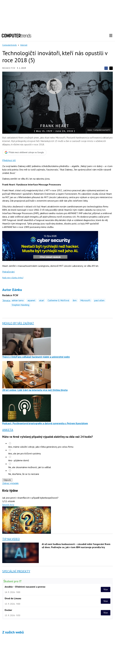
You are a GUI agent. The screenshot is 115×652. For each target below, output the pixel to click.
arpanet (31, 300)
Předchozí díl (9, 160)
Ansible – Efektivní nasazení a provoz (25, 586)
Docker (8, 609)
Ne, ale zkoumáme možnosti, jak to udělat (29, 467)
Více (105, 589)
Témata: (6, 300)
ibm (75, 300)
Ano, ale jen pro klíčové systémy (24, 453)
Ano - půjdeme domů (18, 460)
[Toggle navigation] (111, 35)
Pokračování (8, 271)
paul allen (99, 300)
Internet (23, 45)
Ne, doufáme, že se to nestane (23, 473)
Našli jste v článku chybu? (12, 277)
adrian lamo (18, 300)
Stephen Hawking (20, 304)
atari (41, 300)
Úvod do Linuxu (13, 598)
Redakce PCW (8, 68)
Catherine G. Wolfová (58, 300)
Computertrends (9, 45)
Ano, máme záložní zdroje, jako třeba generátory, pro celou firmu (40, 446)
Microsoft (85, 300)
